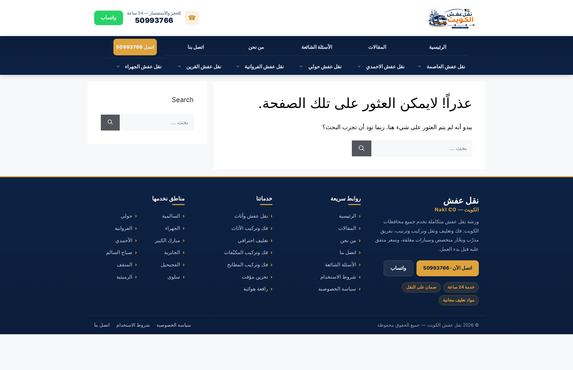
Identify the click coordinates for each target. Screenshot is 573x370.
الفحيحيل (170, 265)
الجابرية (172, 252)
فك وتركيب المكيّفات (246, 252)
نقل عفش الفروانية (264, 67)
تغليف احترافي (253, 240)
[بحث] (361, 148)
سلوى (173, 277)
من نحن (256, 47)
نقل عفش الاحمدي (385, 67)
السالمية (171, 216)
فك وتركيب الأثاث (249, 228)
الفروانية (123, 228)
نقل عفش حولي (325, 67)
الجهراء (172, 228)
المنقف (124, 265)
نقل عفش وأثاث (251, 216)
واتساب (108, 18)
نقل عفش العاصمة (446, 67)
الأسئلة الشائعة (316, 47)
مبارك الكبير (167, 240)
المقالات (377, 47)
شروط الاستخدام (338, 277)
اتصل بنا (196, 47)
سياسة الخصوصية (337, 289)
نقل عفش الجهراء (143, 67)
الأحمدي (123, 240)
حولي (126, 216)
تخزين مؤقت (255, 277)
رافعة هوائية (255, 289)
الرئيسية (437, 47)
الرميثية (124, 277)
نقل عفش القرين (203, 67)
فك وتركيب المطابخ (247, 265)
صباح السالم (119, 252)
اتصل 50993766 (135, 47)
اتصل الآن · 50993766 (447, 268)
